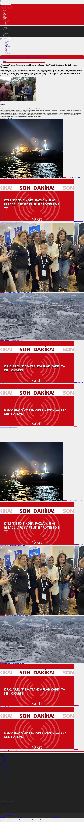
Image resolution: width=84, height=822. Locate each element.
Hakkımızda (5, 784)
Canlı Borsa (6, 33)
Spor (3, 11)
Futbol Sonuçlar (6, 769)
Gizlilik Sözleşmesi (6, 789)
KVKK (4, 788)
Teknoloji (6, 21)
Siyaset (4, 13)
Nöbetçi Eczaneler (6, 798)
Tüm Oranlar (5, 771)
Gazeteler (5, 27)
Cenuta (21, 817)
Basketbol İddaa (6, 776)
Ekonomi (4, 14)
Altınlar (4, 761)
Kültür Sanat (5, 17)
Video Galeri (6, 29)
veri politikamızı (42, 819)
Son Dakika (7, 20)
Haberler (4, 757)
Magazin (4, 18)
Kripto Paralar (5, 762)
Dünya (6, 23)
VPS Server (55, 817)
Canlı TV (6, 30)
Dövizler (4, 760)
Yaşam (4, 12)
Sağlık (4, 16)
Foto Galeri (6, 28)
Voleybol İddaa (5, 777)
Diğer (4, 19)
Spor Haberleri (5, 767)
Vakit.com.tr (2, 817)
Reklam (4, 787)
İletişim (4, 786)
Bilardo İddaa (5, 778)
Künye (4, 785)
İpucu (6, 47)
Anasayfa (2, 57)
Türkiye (6, 24)
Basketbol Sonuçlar (6, 768)
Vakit (4, 60)
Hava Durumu (6, 32)
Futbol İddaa (5, 775)
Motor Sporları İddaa (6, 779)
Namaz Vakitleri (7, 36)
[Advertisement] (9, 435)
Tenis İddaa (5, 780)
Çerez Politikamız (10, 815)
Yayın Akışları (6, 34)
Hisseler (4, 759)
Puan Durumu (5, 770)
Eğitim (4, 15)
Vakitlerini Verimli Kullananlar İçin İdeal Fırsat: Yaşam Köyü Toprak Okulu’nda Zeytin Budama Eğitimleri (27, 57)
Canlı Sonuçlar (5, 766)
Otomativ (6, 22)
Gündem (4, 10)
